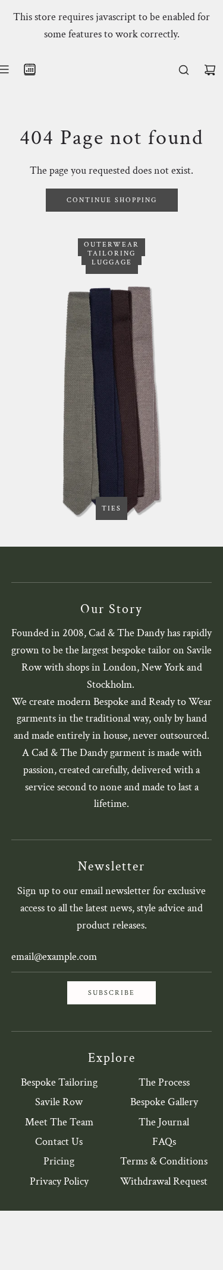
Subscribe (111, 992)
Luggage (112, 262)
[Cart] (210, 70)
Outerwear (111, 244)
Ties (111, 508)
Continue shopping (112, 200)
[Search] (184, 70)
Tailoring (111, 253)
